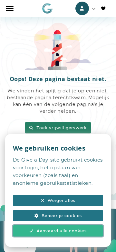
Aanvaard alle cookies (62, 230)
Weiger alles (61, 200)
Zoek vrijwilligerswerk (61, 127)
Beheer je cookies (62, 215)
